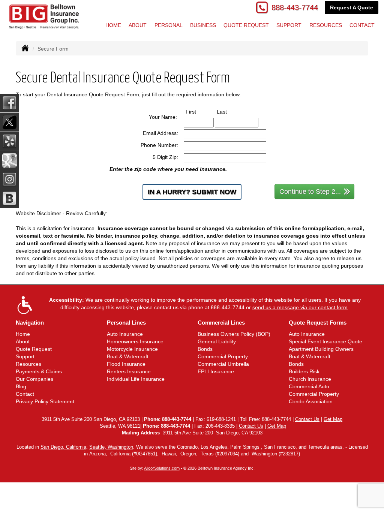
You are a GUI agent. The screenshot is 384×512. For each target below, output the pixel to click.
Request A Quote (351, 7)
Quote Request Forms (317, 322)
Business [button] (203, 25)
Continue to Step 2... (310, 191)
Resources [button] (325, 25)
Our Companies (34, 379)
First (198, 111)
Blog (21, 386)
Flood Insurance (126, 364)
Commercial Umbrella (223, 364)
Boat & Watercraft (127, 356)
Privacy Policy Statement (45, 401)
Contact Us (307, 419)
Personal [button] (168, 25)
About (138, 25)
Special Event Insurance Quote (325, 341)
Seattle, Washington (111, 447)
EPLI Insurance (216, 371)
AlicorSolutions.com (162, 468)
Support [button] (289, 25)
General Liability (217, 341)
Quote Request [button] (246, 25)
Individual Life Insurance (136, 379)
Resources (28, 364)
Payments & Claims (39, 371)
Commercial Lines (221, 322)
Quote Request (34, 349)
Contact (25, 394)
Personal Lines (126, 322)
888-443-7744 (295, 7)
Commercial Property (223, 356)
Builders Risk (304, 371)
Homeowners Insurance (135, 341)
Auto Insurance (125, 334)
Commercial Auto (309, 386)
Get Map (333, 419)
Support (25, 356)
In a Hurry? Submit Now (192, 192)
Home (113, 25)
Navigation (30, 322)
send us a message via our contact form (300, 307)
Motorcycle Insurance (132, 349)
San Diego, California (63, 447)
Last (229, 111)
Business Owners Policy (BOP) (234, 334)
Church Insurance (310, 379)
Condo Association (311, 401)
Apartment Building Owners (321, 349)
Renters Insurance (129, 371)
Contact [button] (362, 25)
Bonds (205, 349)
